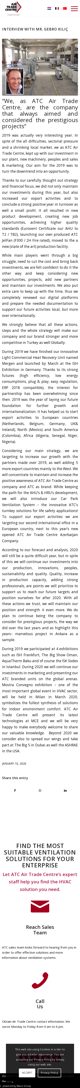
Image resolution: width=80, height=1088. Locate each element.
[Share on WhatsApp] (40, 790)
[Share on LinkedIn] (65, 790)
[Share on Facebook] (14, 790)
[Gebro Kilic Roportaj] (40, 67)
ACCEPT (27, 1072)
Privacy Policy (49, 1072)
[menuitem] (72, 8)
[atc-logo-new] (13, 8)
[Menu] (72, 8)
